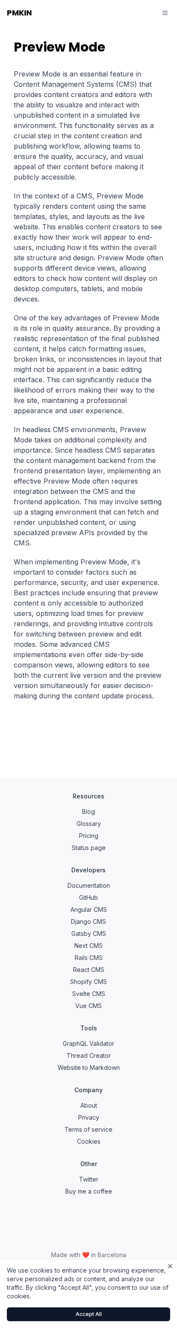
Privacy (88, 1117)
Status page (89, 847)
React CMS (88, 969)
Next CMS (88, 945)
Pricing (88, 835)
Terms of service (88, 1129)
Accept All (89, 1314)
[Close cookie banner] (170, 1266)
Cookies (89, 1141)
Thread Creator (89, 1055)
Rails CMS (89, 957)
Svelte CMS (88, 993)
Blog (88, 811)
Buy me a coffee (88, 1191)
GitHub (88, 897)
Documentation (88, 885)
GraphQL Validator (88, 1043)
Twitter (88, 1179)
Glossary (88, 823)
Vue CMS (88, 1005)
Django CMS (88, 921)
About (88, 1105)
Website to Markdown (89, 1067)
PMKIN (19, 12)
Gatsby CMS (88, 933)
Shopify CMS (88, 981)
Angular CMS (88, 909)
